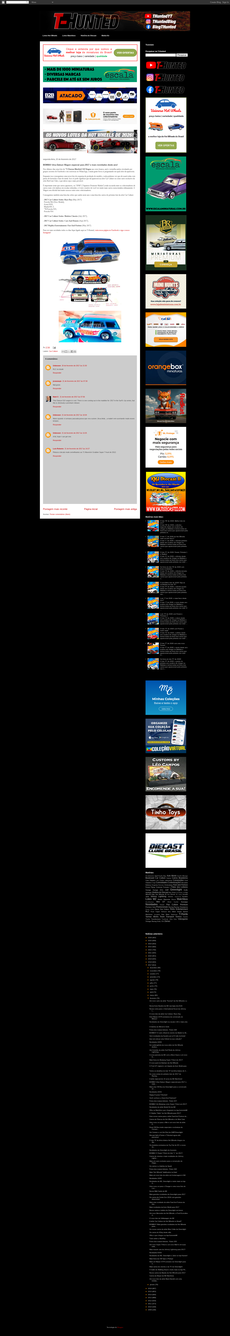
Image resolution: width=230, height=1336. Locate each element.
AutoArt (179, 876)
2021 (150, 953)
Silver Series (177, 911)
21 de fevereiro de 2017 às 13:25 (74, 433)
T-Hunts (183, 914)
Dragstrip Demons (158, 885)
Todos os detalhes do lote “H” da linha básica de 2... (168, 1071)
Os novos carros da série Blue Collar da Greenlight (167, 1229)
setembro (153, 977)
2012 (150, 1301)
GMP (167, 890)
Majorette (167, 899)
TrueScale (165, 919)
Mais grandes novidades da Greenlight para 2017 (167, 1194)
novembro (154, 971)
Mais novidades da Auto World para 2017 (164, 1207)
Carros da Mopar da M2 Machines (161, 1276)
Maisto (160, 899)
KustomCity (178, 896)
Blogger (120, 1327)
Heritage (149, 892)
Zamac (167, 921)
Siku (169, 911)
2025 (150, 940)
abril (151, 992)
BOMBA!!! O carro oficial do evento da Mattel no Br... (168, 1033)
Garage (148, 890)
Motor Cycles (173, 902)
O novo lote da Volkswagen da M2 (161, 1218)
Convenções (178, 880)
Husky (180, 894)
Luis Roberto (58, 449)
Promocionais (162, 907)
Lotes (149, 899)
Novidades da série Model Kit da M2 (162, 1107)
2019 (150, 959)
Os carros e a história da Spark (160, 1166)
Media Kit (105, 35)
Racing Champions (181, 907)
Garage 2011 (158, 890)
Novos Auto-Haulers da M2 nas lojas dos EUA (165, 1006)
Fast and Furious (180, 885)
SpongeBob (157, 914)
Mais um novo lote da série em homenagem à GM (167, 1175)
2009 (150, 1310)
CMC (157, 880)
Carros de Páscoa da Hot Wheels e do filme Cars (167, 1119)
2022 (150, 950)
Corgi (153, 882)
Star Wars (165, 914)
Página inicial (90, 509)
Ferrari (148, 887)
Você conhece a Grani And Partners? (162, 1098)
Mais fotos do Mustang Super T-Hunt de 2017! (166, 1060)
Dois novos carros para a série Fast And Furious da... (168, 1116)
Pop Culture (172, 905)
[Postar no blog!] (66, 351)
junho (152, 986)
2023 (150, 947)
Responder (57, 373)
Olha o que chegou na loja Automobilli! (163, 1235)
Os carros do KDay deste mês (160, 1232)
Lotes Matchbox (69, 35)
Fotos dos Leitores (179, 887)
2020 (150, 956)
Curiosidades (161, 882)
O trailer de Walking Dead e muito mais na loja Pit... (168, 1270)
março (152, 995)
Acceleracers (150, 876)
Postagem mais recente (55, 509)
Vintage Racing (151, 921)
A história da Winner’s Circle (159, 1027)
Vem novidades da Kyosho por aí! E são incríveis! (167, 1036)
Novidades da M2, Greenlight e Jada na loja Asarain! (168, 1255)
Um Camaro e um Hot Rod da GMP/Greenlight (166, 1132)
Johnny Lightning (158, 896)
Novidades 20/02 (155, 1092)
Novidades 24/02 (155, 1042)
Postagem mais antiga (125, 509)
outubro (153, 974)
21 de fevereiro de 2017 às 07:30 (74, 381)
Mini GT (160, 902)
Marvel (173, 899)
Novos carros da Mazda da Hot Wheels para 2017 (167, 1273)
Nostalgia (184, 902)
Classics (152, 880)
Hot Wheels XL (172, 894)
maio (152, 989)
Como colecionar (166, 880)
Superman (174, 914)
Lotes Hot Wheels (50, 35)
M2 (154, 899)
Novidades (152, 904)
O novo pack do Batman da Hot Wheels (163, 1063)
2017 (150, 965)
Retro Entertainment (179, 909)
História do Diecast (88, 35)
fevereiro (153, 998)
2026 (150, 937)
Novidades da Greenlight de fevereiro (162, 1150)
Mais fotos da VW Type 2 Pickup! (161, 1259)
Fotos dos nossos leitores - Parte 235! (163, 1241)
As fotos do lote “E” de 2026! (170, 659)
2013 (150, 1297)
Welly (159, 921)
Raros (157, 909)
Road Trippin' (155, 911)
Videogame (183, 919)
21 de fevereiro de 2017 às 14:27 (77, 449)
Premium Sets (151, 907)
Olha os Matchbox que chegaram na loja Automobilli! (168, 1110)
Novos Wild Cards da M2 (158, 1191)
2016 (150, 1288)
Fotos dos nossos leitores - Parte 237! (163, 1101)
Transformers (156, 919)
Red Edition (164, 909)
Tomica (178, 917)
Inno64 (185, 894)
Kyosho (185, 896)
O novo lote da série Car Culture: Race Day (165, 1014)
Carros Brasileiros (180, 878)
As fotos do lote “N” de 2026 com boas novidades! (172, 568)
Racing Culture (150, 909)
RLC (147, 911)
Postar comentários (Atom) (60, 514)
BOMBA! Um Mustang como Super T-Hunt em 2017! (168, 1104)
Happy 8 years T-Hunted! (158, 1095)
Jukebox (170, 896)
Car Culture (53, 351)
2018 (150, 962)
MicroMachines (150, 902)
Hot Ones (172, 892)
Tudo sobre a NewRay (157, 1238)
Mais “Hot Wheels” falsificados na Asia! (163, 1172)
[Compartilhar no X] (69, 351)
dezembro (154, 968)
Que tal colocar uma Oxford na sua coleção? (165, 1039)
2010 (150, 1307)
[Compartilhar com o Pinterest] (75, 351)
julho (152, 983)
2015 (150, 1291)
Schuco (164, 911)
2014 (150, 1294)
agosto (152, 980)
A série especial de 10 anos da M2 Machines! (165, 1079)
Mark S (56, 397)
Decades (184, 882)
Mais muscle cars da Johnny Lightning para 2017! (167, 1249)
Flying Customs (156, 887)
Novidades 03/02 (155, 1252)
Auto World (171, 876)
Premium (184, 905)
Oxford (162, 905)
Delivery (148, 885)
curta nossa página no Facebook (107, 230)
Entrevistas (169, 885)
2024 (150, 944)
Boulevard (150, 878)
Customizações (174, 882)
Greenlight (176, 889)
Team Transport (167, 917)
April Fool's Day (160, 876)
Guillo (186, 890)
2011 (150, 1304)
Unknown (57, 366)
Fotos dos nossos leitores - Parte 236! (163, 1169)
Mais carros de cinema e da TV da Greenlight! (166, 1267)
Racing (171, 907)
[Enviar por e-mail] (63, 351)
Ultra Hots (173, 919)
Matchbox (182, 899)
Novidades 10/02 (155, 1178)
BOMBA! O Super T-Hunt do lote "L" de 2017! (166, 1153)
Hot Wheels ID (161, 894)
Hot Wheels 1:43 (180, 892)
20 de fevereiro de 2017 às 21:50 (74, 366)
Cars (147, 880)
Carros (168, 878)
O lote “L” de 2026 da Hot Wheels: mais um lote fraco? (172, 537)
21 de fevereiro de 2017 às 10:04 (74, 415)
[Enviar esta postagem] (54, 347)
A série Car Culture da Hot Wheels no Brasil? (165, 1221)
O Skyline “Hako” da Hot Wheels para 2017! (165, 1113)
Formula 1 (167, 887)
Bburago (185, 876)
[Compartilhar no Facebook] (72, 351)
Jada (147, 896)
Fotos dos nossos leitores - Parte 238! (163, 1030)
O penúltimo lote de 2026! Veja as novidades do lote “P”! (172, 583)
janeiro (152, 1284)
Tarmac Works (152, 917)
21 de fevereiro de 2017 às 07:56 (72, 397)
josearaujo (57, 381)
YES (162, 921)
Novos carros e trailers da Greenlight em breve (166, 1210)
